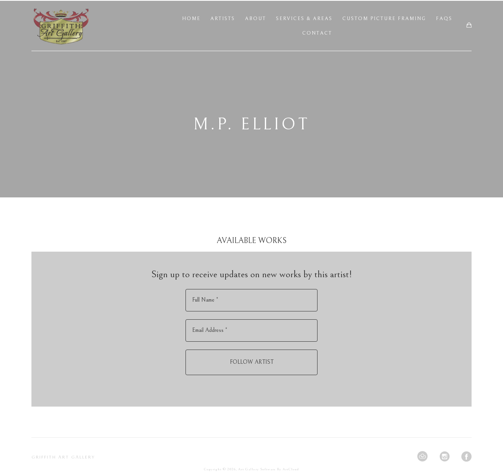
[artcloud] (422, 456)
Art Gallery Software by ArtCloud (268, 469)
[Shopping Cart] (469, 25)
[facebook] (466, 456)
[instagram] (444, 456)
